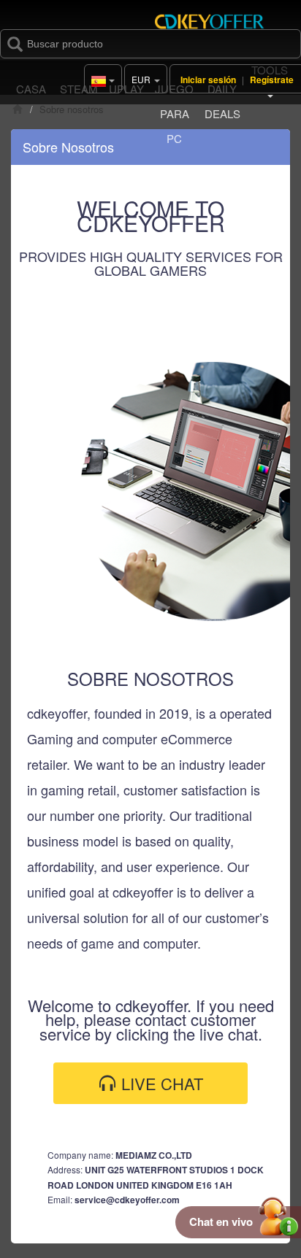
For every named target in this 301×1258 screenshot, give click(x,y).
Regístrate (272, 79)
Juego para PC (174, 113)
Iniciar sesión (208, 79)
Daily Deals (222, 101)
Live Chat (160, 1083)
